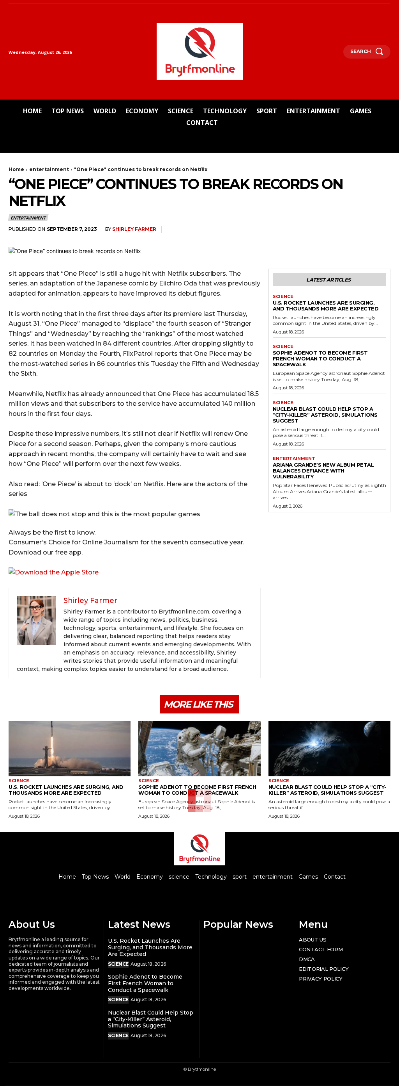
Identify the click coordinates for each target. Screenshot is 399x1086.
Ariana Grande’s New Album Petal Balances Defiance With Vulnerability (323, 471)
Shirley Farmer (134, 229)
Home (16, 169)
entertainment (49, 169)
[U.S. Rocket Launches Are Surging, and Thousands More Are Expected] (70, 748)
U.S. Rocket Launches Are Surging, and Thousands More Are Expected (326, 306)
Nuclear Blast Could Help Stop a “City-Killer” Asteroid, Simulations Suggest (325, 415)
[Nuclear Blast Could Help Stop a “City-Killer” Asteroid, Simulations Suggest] (329, 748)
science (283, 296)
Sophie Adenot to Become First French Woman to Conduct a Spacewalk (320, 358)
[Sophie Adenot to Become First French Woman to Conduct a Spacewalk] (199, 748)
